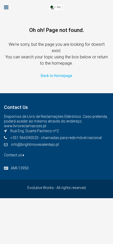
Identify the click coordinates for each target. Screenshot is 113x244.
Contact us (13, 155)
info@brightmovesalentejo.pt (35, 144)
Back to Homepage (56, 76)
